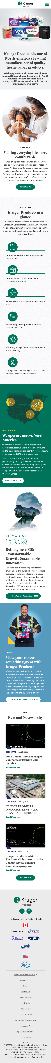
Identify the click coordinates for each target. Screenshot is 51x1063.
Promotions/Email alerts (24, 1020)
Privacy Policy (25, 997)
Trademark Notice (25, 1014)
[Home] (25, 4)
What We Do (25, 187)
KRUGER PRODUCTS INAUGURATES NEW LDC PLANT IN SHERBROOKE (22, 809)
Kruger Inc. (25, 1037)
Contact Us (25, 992)
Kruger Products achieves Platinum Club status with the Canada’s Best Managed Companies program (24, 861)
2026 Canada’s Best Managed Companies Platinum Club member (24, 759)
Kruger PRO (24, 980)
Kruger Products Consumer (24, 974)
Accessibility (25, 1009)
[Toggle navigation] (47, 4)
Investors (24, 1026)
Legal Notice (25, 1003)
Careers (25, 986)
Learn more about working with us (23, 699)
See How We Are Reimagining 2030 (23, 596)
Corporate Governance (24, 1031)
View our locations (13, 480)
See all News (25, 877)
